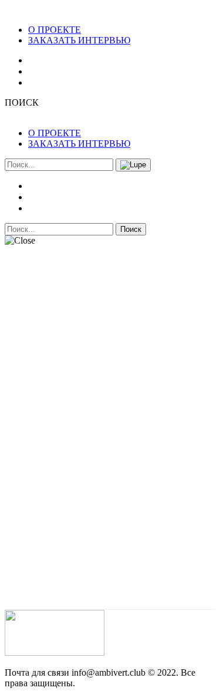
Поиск (130, 229)
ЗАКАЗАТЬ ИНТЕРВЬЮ (79, 40)
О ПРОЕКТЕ (54, 30)
